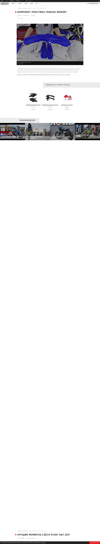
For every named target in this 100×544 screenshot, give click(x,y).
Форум (25, 3)
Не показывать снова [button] (95, 542)
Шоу (37, 3)
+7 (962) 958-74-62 (93, 3)
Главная (19, 8)
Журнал (13, 3)
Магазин (20, 3)
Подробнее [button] (43, 542)
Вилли (31, 3)
